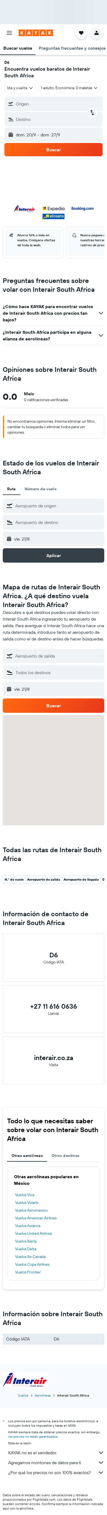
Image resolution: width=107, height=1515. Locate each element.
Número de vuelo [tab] (41, 488)
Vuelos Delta (25, 1248)
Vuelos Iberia (25, 1241)
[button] (9, 33)
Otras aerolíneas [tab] (27, 1155)
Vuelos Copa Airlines (32, 1264)
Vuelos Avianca (27, 1225)
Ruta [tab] (11, 488)
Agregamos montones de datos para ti (44, 1462)
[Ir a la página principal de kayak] (36, 33)
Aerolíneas (43, 1395)
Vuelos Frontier (28, 1272)
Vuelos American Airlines (36, 1217)
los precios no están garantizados (33, 1436)
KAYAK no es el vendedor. (32, 1452)
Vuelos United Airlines (33, 1233)
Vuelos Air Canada (30, 1256)
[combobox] (58, 506)
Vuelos (23, 1395)
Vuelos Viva (24, 1194)
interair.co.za (53, 1057)
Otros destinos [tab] (65, 1155)
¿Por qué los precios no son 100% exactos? (49, 1472)
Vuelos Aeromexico (31, 1210)
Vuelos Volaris (26, 1202)
